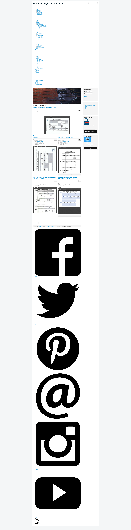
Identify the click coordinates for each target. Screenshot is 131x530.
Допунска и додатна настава (42, 39)
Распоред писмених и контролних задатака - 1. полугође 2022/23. (67, 177)
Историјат (37, 7)
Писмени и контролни (40, 112)
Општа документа (40, 9)
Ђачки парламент (38, 77)
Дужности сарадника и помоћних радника (40, 68)
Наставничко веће (40, 20)
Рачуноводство (39, 31)
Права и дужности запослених (40, 61)
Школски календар (40, 35)
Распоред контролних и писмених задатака (42, 40)
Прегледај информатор (90, 128)
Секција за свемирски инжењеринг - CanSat (39, 74)
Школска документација (39, 8)
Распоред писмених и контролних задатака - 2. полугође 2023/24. (67, 136)
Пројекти (37, 42)
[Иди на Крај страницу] (44, 223)
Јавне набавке (39, 12)
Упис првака (38, 50)
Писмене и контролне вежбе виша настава (45, 107)
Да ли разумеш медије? (40, 47)
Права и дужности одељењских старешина (41, 63)
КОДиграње (37, 72)
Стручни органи (38, 18)
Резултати (37, 70)
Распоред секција (41, 41)
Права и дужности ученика (41, 65)
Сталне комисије (41, 28)
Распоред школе (39, 36)
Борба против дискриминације (39, 45)
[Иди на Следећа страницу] (42, 223)
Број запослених (39, 33)
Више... (90, 145)
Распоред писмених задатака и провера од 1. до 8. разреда (44, 177)
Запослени (37, 22)
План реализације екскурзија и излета (41, 55)
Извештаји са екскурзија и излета (41, 57)
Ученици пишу (38, 79)
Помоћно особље (39, 32)
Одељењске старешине (42, 25)
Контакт (37, 48)
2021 (39, 16)
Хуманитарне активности (40, 86)
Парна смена (40, 38)
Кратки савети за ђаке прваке (39, 81)
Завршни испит (38, 51)
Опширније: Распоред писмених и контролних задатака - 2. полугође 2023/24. (70, 174)
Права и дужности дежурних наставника (41, 64)
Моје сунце (39, 46)
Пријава (85, 96)
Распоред (37, 34)
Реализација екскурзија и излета (40, 53)
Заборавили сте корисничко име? (89, 97)
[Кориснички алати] (79, 110)
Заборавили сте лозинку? (88, 98)
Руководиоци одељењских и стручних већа (42, 27)
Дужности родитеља (40, 66)
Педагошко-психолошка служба (40, 30)
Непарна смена (40, 37)
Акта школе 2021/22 (40, 13)
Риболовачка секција (39, 75)
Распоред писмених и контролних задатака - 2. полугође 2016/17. (44, 218)
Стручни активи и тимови (42, 28)
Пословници (39, 11)
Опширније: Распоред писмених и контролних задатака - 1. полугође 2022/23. (70, 216)
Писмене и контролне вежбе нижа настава (42, 136)
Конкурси (37, 58)
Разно (38, 17)
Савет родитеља (39, 21)
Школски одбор (39, 19)
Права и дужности (38, 59)
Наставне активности (39, 84)
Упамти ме (86, 94)
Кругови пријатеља (40, 43)
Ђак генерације (38, 78)
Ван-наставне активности (40, 85)
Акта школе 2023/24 (40, 14)
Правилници (39, 10)
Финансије (38, 15)
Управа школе (39, 23)
